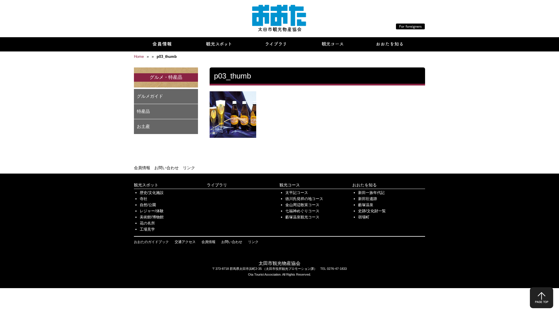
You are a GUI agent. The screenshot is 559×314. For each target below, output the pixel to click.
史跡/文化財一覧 (372, 211)
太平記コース (296, 192)
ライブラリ (217, 185)
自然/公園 (148, 205)
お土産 (143, 126)
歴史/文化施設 (152, 192)
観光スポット (146, 185)
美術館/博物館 (152, 217)
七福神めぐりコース (302, 211)
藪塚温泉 (365, 205)
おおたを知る (364, 185)
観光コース (290, 185)
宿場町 (363, 217)
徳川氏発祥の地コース (304, 199)
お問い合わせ (166, 167)
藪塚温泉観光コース (302, 217)
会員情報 (142, 167)
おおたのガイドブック (151, 242)
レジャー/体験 (152, 211)
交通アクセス (185, 242)
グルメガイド (150, 96)
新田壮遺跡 (367, 199)
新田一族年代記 (371, 192)
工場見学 (147, 229)
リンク (189, 167)
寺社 (143, 199)
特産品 (143, 111)
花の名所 (147, 223)
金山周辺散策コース (302, 205)
